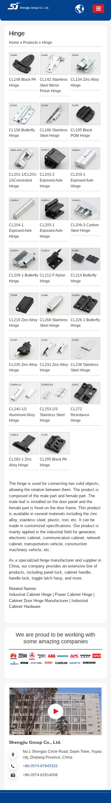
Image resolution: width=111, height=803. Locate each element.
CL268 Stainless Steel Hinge (54, 323)
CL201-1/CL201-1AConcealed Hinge (23, 180)
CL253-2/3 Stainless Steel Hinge (52, 415)
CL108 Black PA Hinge (22, 82)
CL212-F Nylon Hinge (52, 278)
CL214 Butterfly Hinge (84, 278)
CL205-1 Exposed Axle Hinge (51, 231)
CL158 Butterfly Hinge (22, 133)
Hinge (47, 42)
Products (30, 42)
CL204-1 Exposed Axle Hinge (20, 231)
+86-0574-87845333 (40, 766)
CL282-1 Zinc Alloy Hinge (20, 462)
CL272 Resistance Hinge (80, 415)
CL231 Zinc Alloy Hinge (54, 368)
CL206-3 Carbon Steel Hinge (85, 228)
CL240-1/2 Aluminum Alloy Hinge (22, 415)
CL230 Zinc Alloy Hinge (23, 368)
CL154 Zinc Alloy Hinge (85, 82)
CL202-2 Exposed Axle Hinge (51, 180)
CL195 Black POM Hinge (81, 133)
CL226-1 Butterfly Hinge (85, 323)
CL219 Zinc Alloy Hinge (23, 323)
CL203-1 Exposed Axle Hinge (82, 180)
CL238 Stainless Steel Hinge (84, 368)
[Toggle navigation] (98, 8)
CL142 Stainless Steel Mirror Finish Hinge (54, 85)
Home (14, 42)
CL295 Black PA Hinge (53, 462)
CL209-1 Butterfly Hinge (23, 278)
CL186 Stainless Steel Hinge (54, 133)
